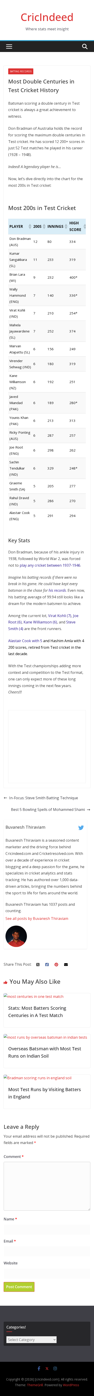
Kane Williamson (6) (40, 622)
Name (10, 1219)
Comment (14, 1156)
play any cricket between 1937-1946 (50, 565)
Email (10, 1241)
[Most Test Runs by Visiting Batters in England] (37, 1077)
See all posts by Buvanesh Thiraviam (36, 918)
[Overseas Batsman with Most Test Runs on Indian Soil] (45, 1037)
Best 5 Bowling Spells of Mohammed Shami (48, 809)
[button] (29, 226)
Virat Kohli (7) (59, 615)
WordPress (71, 1385)
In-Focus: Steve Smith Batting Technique (43, 797)
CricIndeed (47, 17)
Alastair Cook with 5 (25, 640)
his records (57, 590)
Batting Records (20, 71)
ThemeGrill (35, 1385)
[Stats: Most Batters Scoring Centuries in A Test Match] (33, 996)
